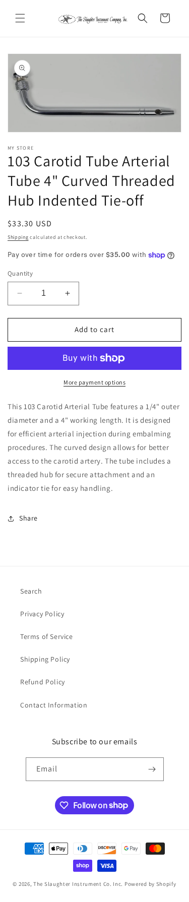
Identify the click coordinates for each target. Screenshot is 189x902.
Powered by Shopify (150, 883)
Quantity (20, 273)
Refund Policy (42, 681)
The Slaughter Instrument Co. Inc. (78, 883)
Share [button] (28, 518)
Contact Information (53, 705)
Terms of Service (46, 636)
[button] (20, 18)
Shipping (18, 237)
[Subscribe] (152, 769)
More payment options (94, 382)
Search (31, 591)
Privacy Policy (42, 613)
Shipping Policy (45, 659)
